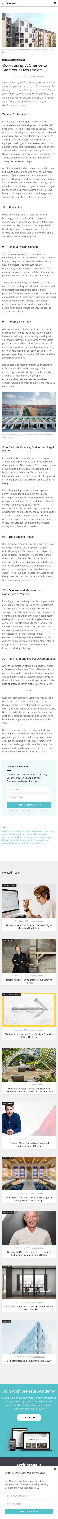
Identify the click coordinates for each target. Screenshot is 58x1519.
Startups (7, 1267)
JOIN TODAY (29, 1417)
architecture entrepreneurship (16, 831)
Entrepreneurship (10, 840)
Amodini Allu (38, 921)
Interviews (8, 940)
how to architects (28, 840)
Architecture (9, 886)
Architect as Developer (13, 60)
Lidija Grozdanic (37, 76)
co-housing (37, 831)
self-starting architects (32, 843)
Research (7, 1049)
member (41, 840)
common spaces (16, 834)
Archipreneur (37, 975)
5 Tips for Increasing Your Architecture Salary (29, 1361)
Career (6, 1321)
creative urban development (39, 837)
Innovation (8, 1103)
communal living (32, 834)
